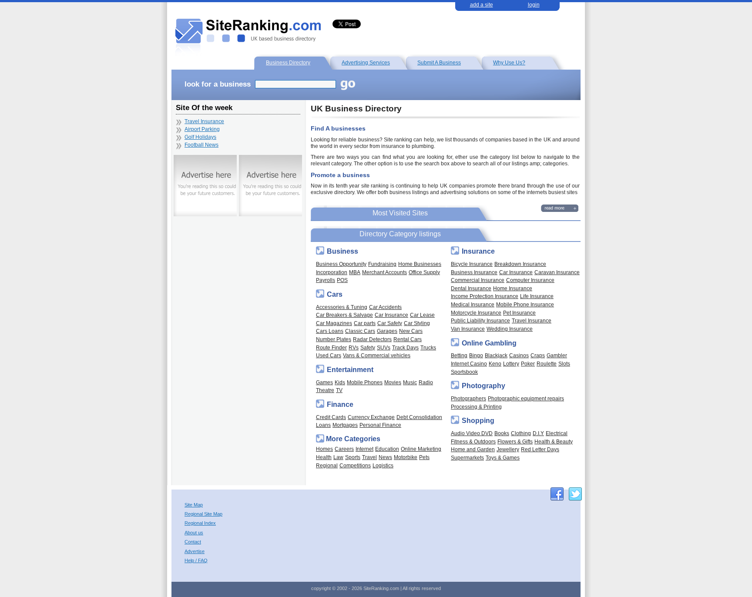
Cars (334, 294)
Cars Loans (329, 331)
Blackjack (496, 355)
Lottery (511, 363)
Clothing (521, 433)
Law (338, 457)
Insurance (478, 251)
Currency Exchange (371, 417)
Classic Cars (360, 331)
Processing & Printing (476, 406)
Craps (537, 355)
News (385, 457)
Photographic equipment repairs (526, 398)
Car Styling (417, 323)
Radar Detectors (372, 339)
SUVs (383, 347)
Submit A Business (439, 62)
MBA (354, 272)
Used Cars (328, 355)
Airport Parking (202, 129)
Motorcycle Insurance (476, 312)
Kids (340, 382)
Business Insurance (474, 272)
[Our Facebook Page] (557, 494)
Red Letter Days (540, 449)
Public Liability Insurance (480, 320)
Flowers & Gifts (515, 441)
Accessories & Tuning (341, 307)
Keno (495, 363)
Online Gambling (489, 343)
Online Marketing (421, 449)
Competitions (355, 465)
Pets (424, 457)
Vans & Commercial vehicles (376, 355)
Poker (528, 363)
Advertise (195, 551)
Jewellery (508, 449)
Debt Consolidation (419, 417)
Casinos (519, 355)
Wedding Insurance (510, 329)
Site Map (194, 505)
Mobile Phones (365, 382)
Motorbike (405, 457)
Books (501, 433)
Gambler (557, 355)
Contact (193, 542)
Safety (367, 347)
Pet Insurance (519, 312)
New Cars (411, 331)
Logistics (383, 465)
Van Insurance (468, 329)
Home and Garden (473, 449)
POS (342, 280)
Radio (426, 382)
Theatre (325, 390)
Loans (323, 425)
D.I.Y (538, 433)
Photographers (468, 398)
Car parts (365, 323)
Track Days (405, 347)
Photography (483, 385)
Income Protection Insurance (484, 296)
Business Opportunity (341, 264)
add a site (481, 5)
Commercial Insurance (477, 280)
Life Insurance (537, 296)
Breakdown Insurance (520, 264)
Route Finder (331, 347)
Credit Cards (331, 417)
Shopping (478, 420)
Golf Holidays (200, 137)
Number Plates (333, 339)
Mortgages (345, 425)
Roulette (547, 363)
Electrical (556, 433)
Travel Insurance (531, 320)
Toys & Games (503, 457)
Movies (392, 382)
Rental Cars (407, 339)
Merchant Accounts (384, 272)
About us (194, 532)
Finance (340, 404)
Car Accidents (385, 307)
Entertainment (350, 369)
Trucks (428, 347)
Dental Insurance (471, 288)
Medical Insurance (472, 304)
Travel (369, 457)
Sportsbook (464, 372)
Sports (352, 457)
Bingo (476, 355)
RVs (354, 347)
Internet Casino (469, 363)
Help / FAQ (196, 560)
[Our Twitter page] (575, 494)
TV (339, 390)
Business (342, 251)
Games (324, 382)
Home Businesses (419, 264)
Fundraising (382, 264)
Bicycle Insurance (472, 264)
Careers (344, 449)
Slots (564, 363)
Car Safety (389, 323)
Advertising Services (366, 62)
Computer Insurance (530, 280)
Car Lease (422, 315)
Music (410, 382)
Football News (201, 145)
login (534, 5)
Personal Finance (380, 425)
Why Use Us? (509, 62)
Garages (387, 331)
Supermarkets (467, 457)
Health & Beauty (553, 441)
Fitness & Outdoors (473, 441)
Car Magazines (334, 323)
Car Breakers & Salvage (344, 315)
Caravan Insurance (557, 272)
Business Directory (288, 62)
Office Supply (424, 272)
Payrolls (325, 280)
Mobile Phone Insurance (525, 304)
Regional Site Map (203, 514)
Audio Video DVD (472, 433)
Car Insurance (391, 315)
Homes (324, 449)
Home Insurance (512, 288)
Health (324, 457)
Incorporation (331, 272)
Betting (459, 355)
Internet (364, 449)
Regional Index (200, 523)
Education (387, 449)
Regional (327, 465)
